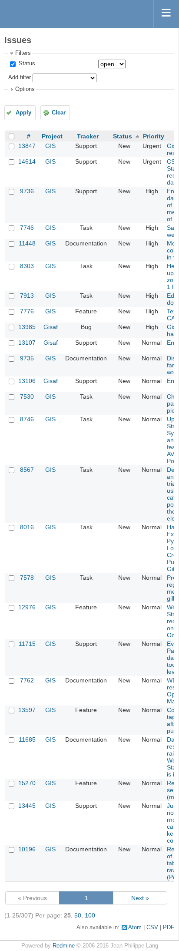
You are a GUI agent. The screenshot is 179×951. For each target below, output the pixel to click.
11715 (27, 643)
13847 (27, 145)
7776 (27, 311)
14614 (27, 161)
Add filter (19, 77)
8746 (27, 419)
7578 (27, 577)
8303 (27, 265)
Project (52, 136)
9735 (27, 358)
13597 (27, 709)
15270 (27, 783)
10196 (27, 849)
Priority (153, 136)
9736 (27, 191)
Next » (140, 897)
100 (90, 915)
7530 (27, 396)
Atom (135, 927)
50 (77, 915)
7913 (27, 295)
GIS (50, 145)
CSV (152, 927)
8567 (27, 469)
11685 (27, 739)
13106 (27, 380)
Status (26, 63)
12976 (27, 607)
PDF (168, 927)
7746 (27, 227)
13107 (27, 342)
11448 (27, 243)
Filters (23, 53)
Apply (23, 113)
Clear (59, 113)
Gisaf (50, 326)
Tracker (88, 136)
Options (25, 89)
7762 (27, 680)
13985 (27, 326)
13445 (27, 805)
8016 (27, 527)
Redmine (64, 946)
